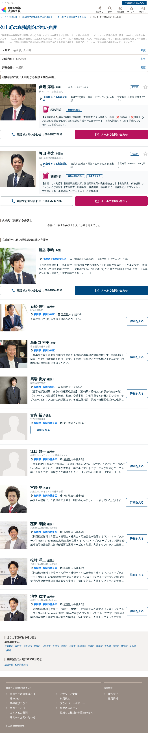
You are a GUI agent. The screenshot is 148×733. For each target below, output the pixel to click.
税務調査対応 (21, 664)
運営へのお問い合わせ (22, 717)
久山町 (47, 97)
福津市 (64, 646)
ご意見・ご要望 (69, 693)
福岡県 (46, 258)
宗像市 (37, 646)
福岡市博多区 (59, 258)
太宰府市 (46, 646)
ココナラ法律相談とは (22, 693)
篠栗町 (99, 646)
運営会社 (113, 693)
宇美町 (91, 646)
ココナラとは (17, 707)
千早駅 (65, 314)
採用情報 (113, 698)
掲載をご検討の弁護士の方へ (76, 712)
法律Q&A (15, 698)
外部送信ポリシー (70, 707)
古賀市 (56, 646)
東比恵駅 (69, 423)
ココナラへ (10, 3)
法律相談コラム (19, 703)
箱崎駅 (65, 387)
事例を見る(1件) (75, 176)
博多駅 (77, 258)
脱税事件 (9, 664)
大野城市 (27, 646)
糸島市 (72, 646)
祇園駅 (67, 532)
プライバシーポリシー (72, 703)
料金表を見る (74, 110)
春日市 (18, 646)
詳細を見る (137, 321)
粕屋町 (8, 650)
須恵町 (116, 646)
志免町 (108, 646)
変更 (143, 50)
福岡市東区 (49, 314)
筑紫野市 (9, 646)
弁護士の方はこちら (134, 2)
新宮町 (124, 646)
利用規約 (65, 698)
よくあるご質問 (19, 712)
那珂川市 (81, 646)
